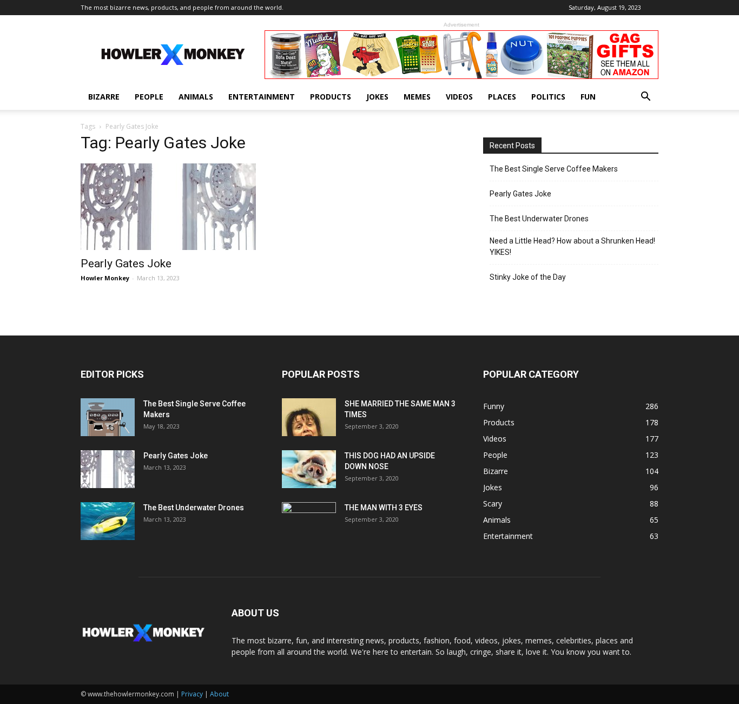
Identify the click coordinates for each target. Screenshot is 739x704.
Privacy (192, 694)
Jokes (377, 96)
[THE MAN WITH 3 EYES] (309, 521)
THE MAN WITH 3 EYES (384, 507)
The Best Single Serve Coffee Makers (554, 169)
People (149, 96)
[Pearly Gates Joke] (168, 206)
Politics (548, 96)
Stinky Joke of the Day (528, 277)
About (219, 694)
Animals (196, 96)
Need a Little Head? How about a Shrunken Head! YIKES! (572, 246)
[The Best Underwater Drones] (108, 521)
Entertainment (261, 96)
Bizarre (104, 96)
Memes (417, 96)
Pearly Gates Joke (126, 263)
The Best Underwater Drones (539, 218)
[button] (645, 98)
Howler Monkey (105, 278)
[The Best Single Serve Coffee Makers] (108, 417)
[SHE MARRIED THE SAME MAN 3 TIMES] (309, 417)
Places (502, 96)
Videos (459, 96)
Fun (588, 96)
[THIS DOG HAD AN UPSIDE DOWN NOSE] (309, 469)
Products (330, 96)
